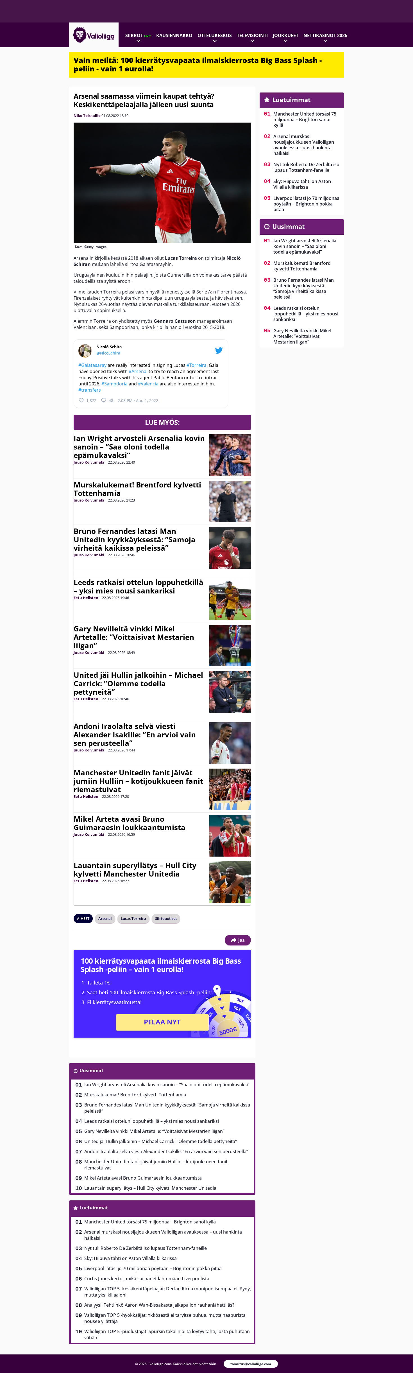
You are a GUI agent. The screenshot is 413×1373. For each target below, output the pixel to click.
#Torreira (196, 365)
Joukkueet (285, 35)
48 (111, 400)
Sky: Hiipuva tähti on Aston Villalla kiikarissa (130, 1258)
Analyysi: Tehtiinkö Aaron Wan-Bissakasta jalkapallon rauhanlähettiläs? (159, 1305)
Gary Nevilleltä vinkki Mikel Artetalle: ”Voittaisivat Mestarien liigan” (134, 637)
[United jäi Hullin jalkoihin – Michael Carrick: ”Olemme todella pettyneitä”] (230, 692)
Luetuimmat (94, 1208)
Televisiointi (252, 35)
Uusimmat (91, 1070)
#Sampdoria (114, 384)
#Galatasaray (92, 365)
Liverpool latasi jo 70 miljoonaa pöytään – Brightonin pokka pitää (153, 1268)
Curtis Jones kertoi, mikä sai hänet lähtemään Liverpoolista (146, 1278)
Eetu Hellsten (86, 597)
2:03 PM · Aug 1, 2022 (138, 400)
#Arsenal (138, 371)
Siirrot (138, 35)
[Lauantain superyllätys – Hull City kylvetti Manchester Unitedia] (230, 882)
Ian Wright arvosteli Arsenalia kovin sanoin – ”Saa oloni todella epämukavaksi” (139, 446)
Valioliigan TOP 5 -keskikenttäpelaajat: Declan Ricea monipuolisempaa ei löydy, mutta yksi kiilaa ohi (167, 1292)
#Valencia (148, 384)
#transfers (89, 390)
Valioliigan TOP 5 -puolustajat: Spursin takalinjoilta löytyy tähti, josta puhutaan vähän (167, 1334)
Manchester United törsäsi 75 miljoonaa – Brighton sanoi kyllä (150, 1222)
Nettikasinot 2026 (325, 35)
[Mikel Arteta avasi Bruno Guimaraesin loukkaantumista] (230, 836)
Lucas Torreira (133, 918)
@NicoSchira (108, 353)
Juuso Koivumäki (89, 462)
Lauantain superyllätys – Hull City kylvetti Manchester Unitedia (135, 869)
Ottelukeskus (215, 35)
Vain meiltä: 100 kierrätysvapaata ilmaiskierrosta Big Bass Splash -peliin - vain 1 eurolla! (198, 64)
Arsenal (105, 918)
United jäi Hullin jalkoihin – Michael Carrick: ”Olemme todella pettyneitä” (138, 683)
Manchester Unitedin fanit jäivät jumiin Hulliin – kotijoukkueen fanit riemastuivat (138, 780)
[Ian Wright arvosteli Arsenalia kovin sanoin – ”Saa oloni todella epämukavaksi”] (230, 455)
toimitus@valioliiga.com (250, 1363)
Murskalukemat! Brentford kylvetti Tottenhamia (137, 489)
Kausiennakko (174, 35)
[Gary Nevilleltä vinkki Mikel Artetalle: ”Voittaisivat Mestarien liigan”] (230, 645)
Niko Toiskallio (87, 115)
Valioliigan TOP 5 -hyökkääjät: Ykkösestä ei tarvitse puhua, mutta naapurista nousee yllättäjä (165, 1318)
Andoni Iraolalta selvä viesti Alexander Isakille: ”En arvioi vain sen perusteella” (135, 734)
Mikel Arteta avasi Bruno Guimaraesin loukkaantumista (129, 823)
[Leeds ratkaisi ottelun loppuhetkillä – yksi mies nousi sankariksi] (230, 599)
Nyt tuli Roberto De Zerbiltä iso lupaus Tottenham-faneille (145, 1248)
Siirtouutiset (166, 918)
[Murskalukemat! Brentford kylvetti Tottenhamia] (230, 501)
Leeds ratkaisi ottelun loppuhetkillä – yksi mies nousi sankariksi (138, 586)
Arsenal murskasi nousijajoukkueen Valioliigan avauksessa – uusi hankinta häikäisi (163, 1235)
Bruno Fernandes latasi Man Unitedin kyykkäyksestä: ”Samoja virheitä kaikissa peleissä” (135, 539)
